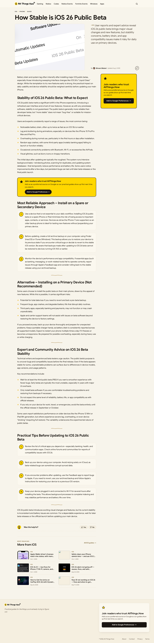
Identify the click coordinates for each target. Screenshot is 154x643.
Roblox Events (67, 4)
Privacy (140, 639)
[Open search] (136, 3)
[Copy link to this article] (137, 68)
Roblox (48, 4)
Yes (84, 527)
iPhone (22, 11)
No (93, 527)
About (124, 639)
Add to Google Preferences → (38, 192)
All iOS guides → (90, 543)
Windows (93, 4)
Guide (29, 11)
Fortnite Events (81, 4)
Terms (147, 639)
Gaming (40, 4)
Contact (132, 639)
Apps (102, 4)
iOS (16, 11)
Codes (56, 4)
